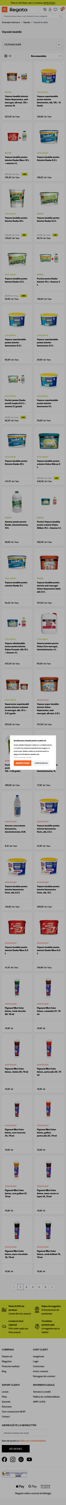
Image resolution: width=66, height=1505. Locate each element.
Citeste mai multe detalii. (22, 757)
